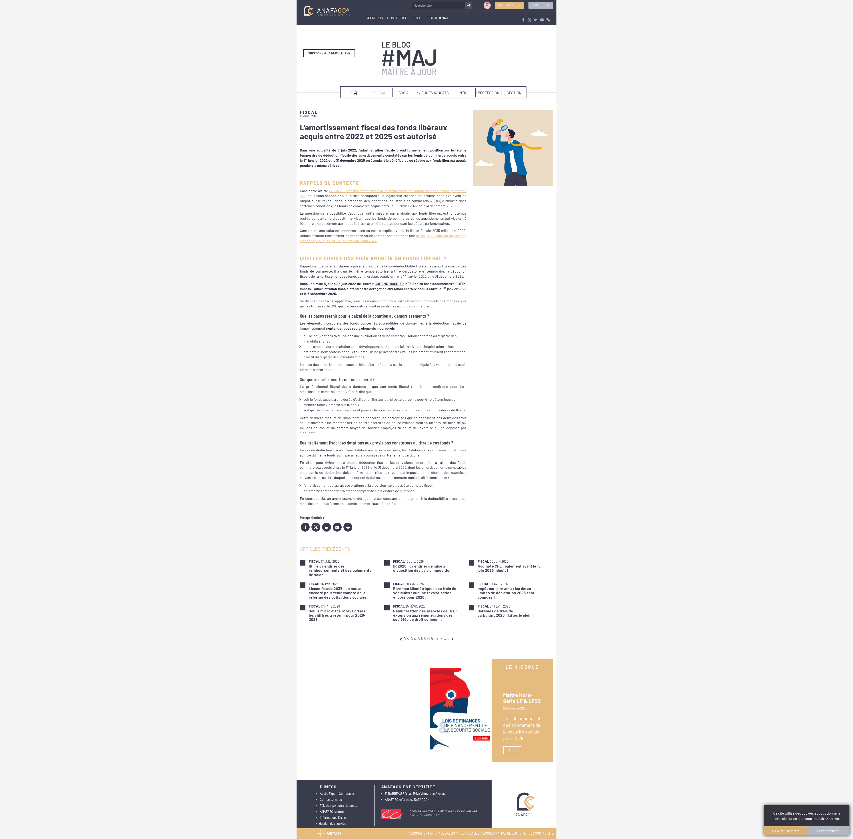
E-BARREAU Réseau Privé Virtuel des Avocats (415, 793)
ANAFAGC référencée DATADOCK (407, 799)
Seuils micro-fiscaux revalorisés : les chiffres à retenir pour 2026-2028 (338, 615)
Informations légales (333, 817)
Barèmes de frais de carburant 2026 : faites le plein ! (506, 613)
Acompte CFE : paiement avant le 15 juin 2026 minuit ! (509, 568)
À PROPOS (375, 18)
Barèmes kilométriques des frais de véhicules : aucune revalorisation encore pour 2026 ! (424, 593)
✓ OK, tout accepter (785, 831)
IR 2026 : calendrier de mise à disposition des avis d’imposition (422, 568)
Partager (334, 833)
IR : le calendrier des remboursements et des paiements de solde (340, 570)
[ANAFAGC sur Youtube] (542, 20)
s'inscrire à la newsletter (329, 53)
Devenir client (509, 5)
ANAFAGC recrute (332, 811)
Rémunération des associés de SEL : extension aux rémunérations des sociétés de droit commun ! (425, 615)
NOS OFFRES (397, 18)
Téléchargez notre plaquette (338, 805)
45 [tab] (446, 639)
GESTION (514, 92)
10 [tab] (436, 639)
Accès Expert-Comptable (337, 793)
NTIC (463, 92)
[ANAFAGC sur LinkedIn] (536, 20)
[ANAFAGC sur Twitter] (530, 20)
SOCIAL (405, 92)
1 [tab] (405, 639)
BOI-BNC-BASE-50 (389, 283)
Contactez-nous (331, 799)
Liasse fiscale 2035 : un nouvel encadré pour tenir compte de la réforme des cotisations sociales (338, 593)
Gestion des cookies (332, 823)
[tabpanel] (426, 590)
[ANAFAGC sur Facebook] (523, 20)
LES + (416, 18)
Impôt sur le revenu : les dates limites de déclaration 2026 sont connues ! (506, 593)
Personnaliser (828, 831)
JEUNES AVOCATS (434, 92)
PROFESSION (488, 92)
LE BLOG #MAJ (436, 18)
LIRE (512, 750)
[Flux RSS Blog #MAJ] (548, 20)
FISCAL (380, 92)
